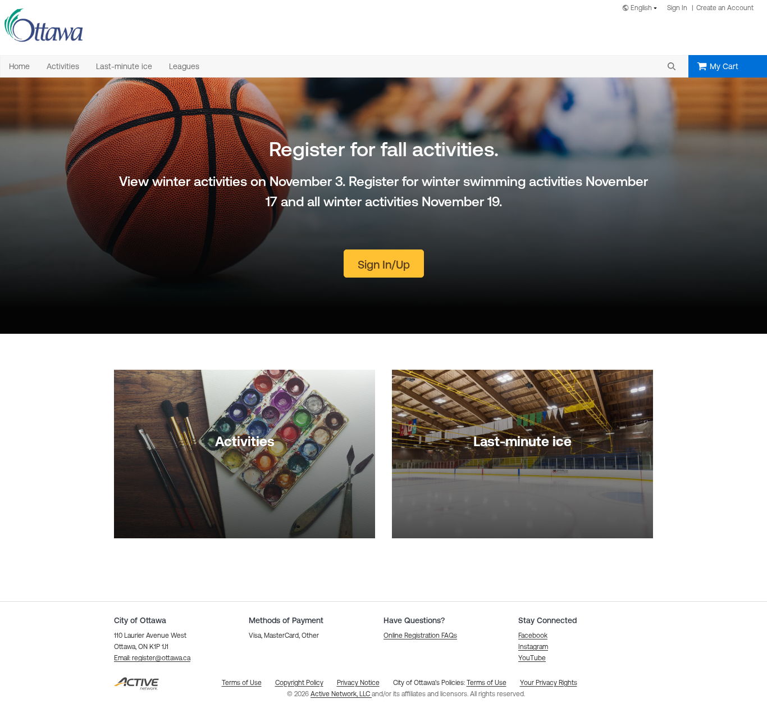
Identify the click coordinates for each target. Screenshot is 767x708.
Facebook (532, 635)
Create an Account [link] (725, 8)
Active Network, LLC (341, 694)
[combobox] (641, 8)
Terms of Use (486, 683)
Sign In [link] (677, 8)
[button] (671, 66)
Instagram (533, 647)
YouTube (532, 658)
